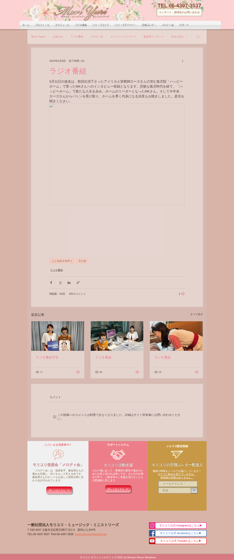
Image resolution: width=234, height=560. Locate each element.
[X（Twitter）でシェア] (60, 282)
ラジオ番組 (76, 36)
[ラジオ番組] (117, 336)
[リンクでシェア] (78, 282)
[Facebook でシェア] (51, 282)
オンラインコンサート (123, 36)
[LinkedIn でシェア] (69, 282)
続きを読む (177, 36)
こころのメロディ (62, 260)
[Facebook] (152, 533)
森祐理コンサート (154, 36)
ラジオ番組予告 (47, 357)
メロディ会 (96, 36)
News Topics (38, 36)
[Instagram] (152, 525)
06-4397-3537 (41, 534)
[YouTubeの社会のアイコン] (152, 541)
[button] (198, 36)
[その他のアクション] (182, 61)
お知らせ (58, 36)
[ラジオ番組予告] (57, 336)
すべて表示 (196, 314)
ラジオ (82, 260)
